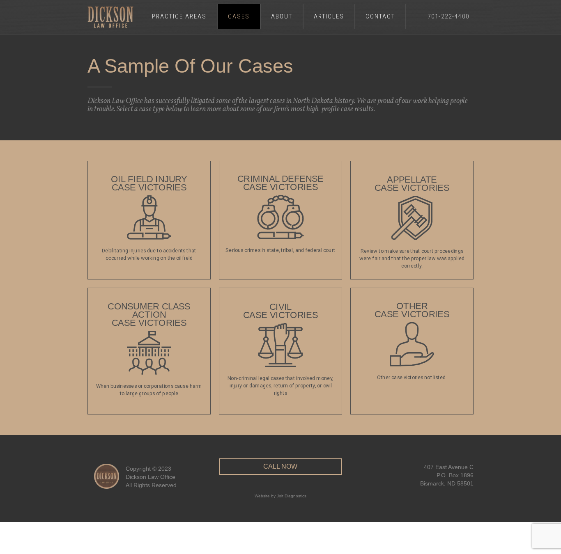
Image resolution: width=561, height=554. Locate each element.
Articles (329, 16)
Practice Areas (179, 16)
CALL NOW (280, 466)
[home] (110, 17)
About (281, 16)
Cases (239, 16)
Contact (380, 16)
